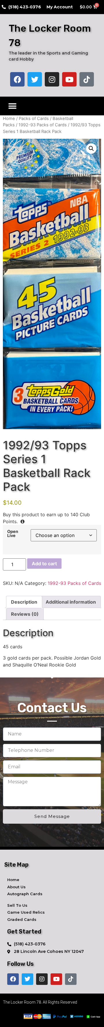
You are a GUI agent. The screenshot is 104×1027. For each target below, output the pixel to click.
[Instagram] (52, 79)
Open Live (12, 534)
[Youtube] (69, 79)
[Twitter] (34, 79)
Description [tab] (24, 602)
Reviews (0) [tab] (25, 614)
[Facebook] (17, 79)
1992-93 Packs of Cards (42, 124)
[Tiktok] (86, 79)
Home (9, 118)
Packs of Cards (34, 118)
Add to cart (44, 563)
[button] (12, 105)
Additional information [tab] (71, 602)
